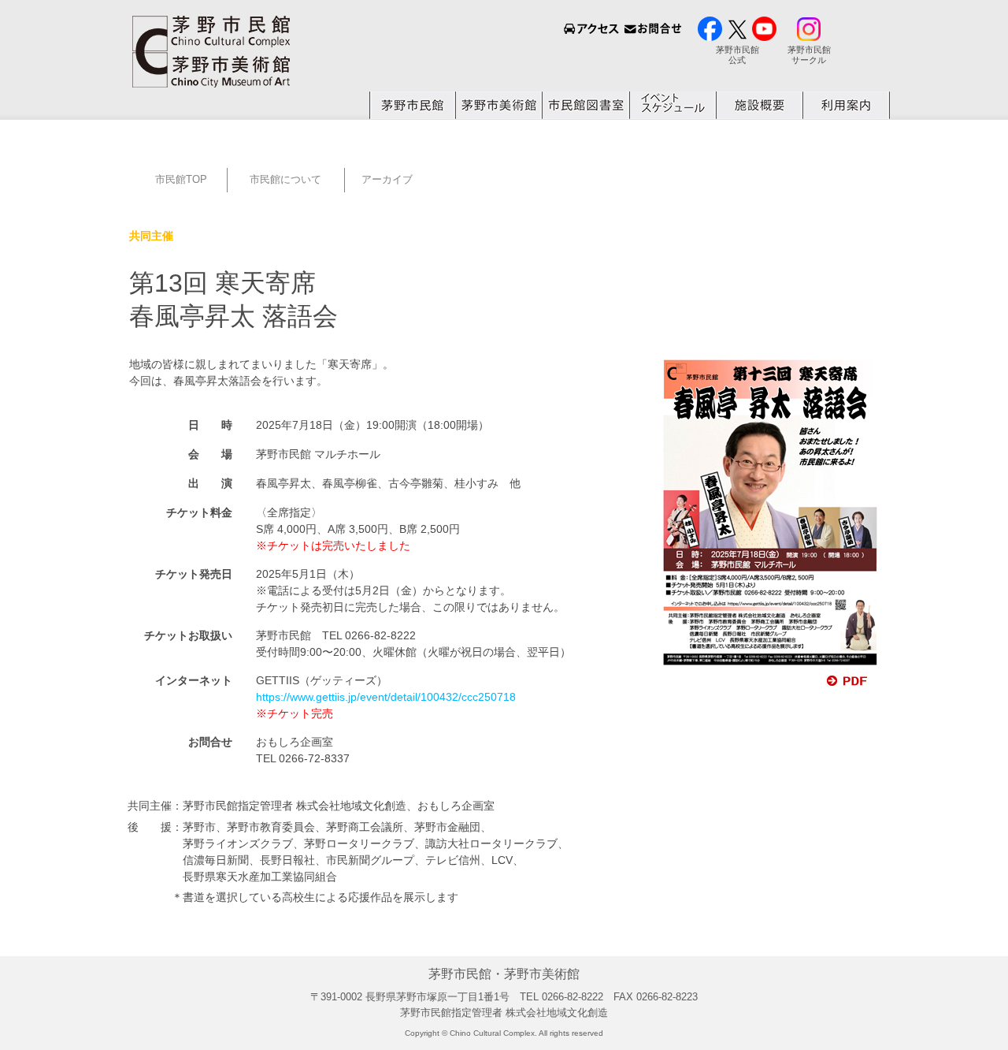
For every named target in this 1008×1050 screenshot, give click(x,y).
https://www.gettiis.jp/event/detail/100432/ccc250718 (386, 697)
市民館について (285, 179)
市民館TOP (176, 179)
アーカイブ (387, 179)
